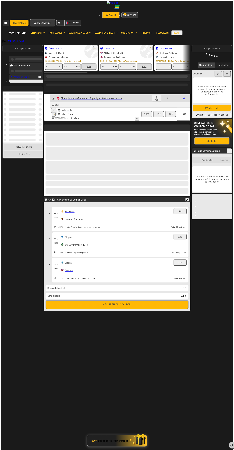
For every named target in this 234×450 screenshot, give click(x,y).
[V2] (170, 114)
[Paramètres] (60, 23)
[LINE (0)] (47, 79)
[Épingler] (53, 110)
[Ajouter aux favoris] (95, 48)
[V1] (146, 114)
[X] (158, 114)
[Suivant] (53, 199)
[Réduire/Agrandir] (229, 145)
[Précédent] (39, 75)
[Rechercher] (187, 79)
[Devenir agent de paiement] (6, 23)
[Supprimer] (187, 200)
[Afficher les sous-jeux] (137, 119)
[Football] (53, 79)
